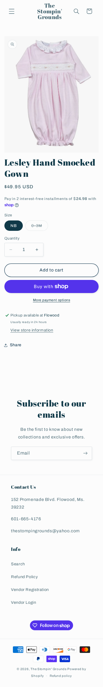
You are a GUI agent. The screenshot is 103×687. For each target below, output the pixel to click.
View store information (31, 330)
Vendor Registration (30, 589)
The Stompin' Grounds (48, 669)
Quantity (12, 238)
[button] (11, 11)
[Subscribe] (85, 453)
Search (18, 564)
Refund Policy (24, 577)
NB (13, 225)
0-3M (39, 227)
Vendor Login (23, 602)
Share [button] (15, 345)
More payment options (51, 300)
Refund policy (61, 675)
